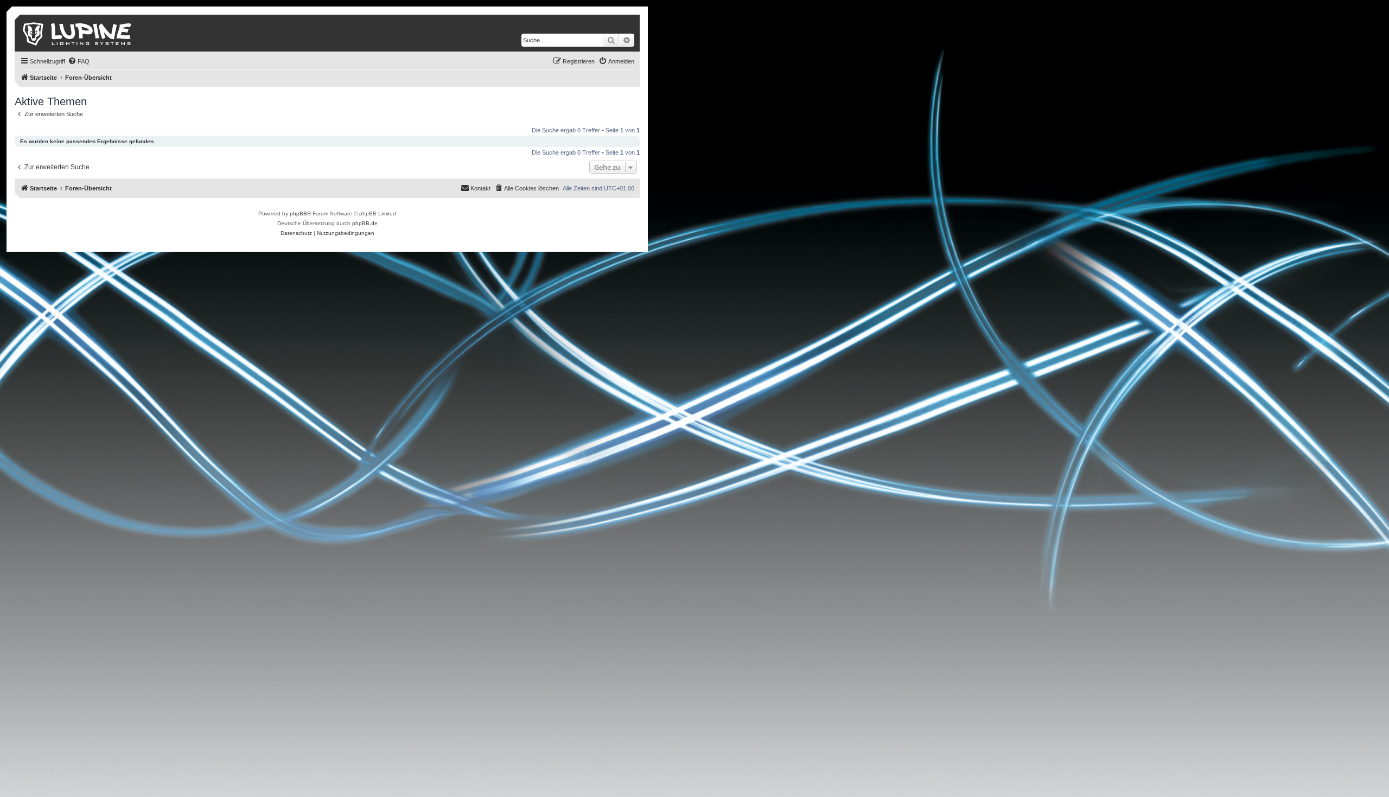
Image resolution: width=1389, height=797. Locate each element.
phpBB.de (365, 223)
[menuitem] (79, 61)
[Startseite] (77, 33)
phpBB (298, 213)
